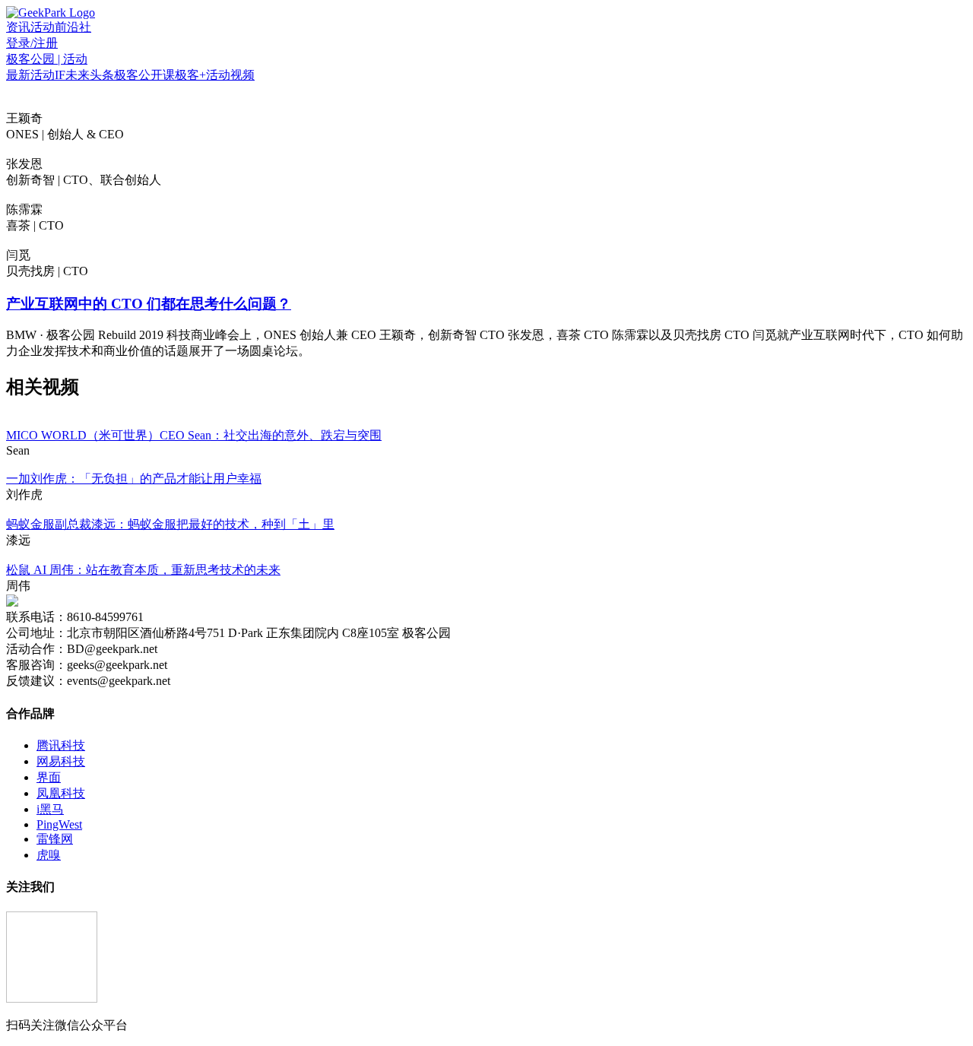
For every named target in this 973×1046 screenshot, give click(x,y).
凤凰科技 (60, 793)
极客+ (190, 74)
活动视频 (230, 74)
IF (60, 74)
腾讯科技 (60, 745)
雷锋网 (54, 838)
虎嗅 (48, 854)
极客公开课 (144, 74)
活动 (42, 27)
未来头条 (89, 74)
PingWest (59, 824)
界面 (48, 777)
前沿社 (73, 27)
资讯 (18, 27)
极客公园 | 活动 (46, 58)
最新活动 (30, 74)
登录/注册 (32, 42)
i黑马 (50, 809)
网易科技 (60, 761)
